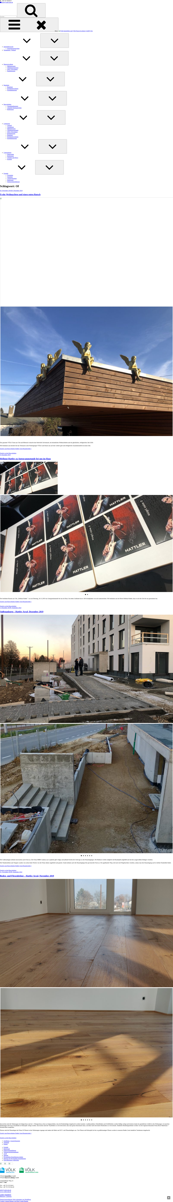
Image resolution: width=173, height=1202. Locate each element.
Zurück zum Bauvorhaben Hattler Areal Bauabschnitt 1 (15, 448)
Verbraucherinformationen (11, 1152)
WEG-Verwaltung (12, 69)
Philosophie (10, 154)
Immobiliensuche (8, 46)
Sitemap (6, 1155)
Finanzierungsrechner (13, 48)
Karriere (9, 159)
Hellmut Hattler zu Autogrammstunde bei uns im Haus (25, 459)
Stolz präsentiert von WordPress (22, 1199)
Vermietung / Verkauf (10, 50)
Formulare (10, 175)
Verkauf (9, 125)
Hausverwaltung (8, 64)
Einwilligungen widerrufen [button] (11, 1160)
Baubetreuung (11, 71)
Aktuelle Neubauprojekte (14, 108)
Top (168, 1197)
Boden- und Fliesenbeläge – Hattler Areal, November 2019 (27, 876)
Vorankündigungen (12, 106)
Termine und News (12, 157)
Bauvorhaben (7, 104)
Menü (56, 31)
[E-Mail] (2, 1164)
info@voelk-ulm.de (7, 2)
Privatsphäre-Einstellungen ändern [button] (13, 1157)
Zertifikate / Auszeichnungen (12, 1141)
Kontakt (6, 173)
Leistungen (7, 123)
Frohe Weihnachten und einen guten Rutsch (20, 194)
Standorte (10, 177)
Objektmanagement (12, 68)
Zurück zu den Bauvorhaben (8, 453)
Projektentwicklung (12, 88)
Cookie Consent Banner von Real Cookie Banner (14, 1201)
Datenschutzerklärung (13, 182)
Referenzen (10, 109)
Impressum (10, 180)
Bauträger (6, 85)
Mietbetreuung (11, 66)
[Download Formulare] (11, 1164)
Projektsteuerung (12, 90)
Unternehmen (7, 152)
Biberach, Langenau (6, 1195)
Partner (6, 1144)
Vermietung (10, 127)
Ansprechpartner (12, 178)
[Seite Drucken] (6, 1164)
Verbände (6, 1142)
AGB (5, 1154)
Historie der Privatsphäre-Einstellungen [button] (15, 1158)
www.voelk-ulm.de (5, 1192)
